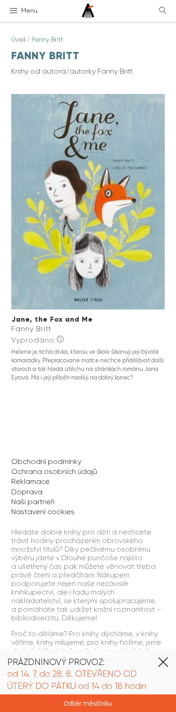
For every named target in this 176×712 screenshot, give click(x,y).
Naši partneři (33, 501)
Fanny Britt (47, 39)
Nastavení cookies (42, 511)
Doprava (26, 491)
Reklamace (30, 481)
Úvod (18, 39)
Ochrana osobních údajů (54, 471)
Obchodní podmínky (46, 461)
